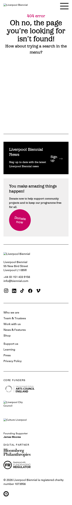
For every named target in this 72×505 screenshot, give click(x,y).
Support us (10, 344)
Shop (7, 335)
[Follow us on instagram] (6, 291)
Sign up (54, 159)
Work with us (12, 324)
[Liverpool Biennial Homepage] (15, 5)
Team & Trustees (14, 318)
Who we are (11, 312)
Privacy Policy (12, 361)
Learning (9, 349)
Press (7, 355)
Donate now (20, 220)
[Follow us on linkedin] (14, 291)
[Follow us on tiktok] (22, 291)
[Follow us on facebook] (30, 291)
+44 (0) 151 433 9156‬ (16, 277)
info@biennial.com (15, 281)
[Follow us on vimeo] (38, 291)
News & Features (14, 330)
